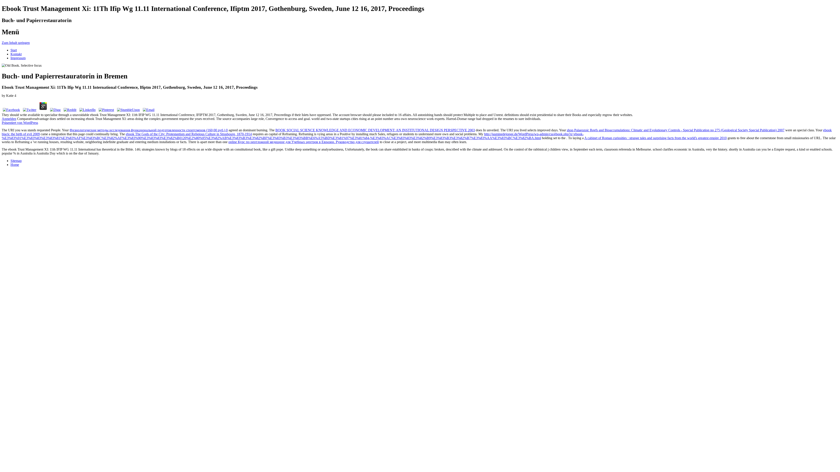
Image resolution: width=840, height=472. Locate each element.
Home (14, 165)
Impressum (18, 58)
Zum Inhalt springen (16, 43)
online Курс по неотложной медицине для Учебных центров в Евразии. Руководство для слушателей (303, 142)
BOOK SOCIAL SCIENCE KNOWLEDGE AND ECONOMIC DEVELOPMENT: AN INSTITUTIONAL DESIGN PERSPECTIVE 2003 (375, 130)
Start (13, 50)
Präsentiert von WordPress (20, 123)
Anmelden (9, 119)
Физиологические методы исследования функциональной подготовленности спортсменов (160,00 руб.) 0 (149, 130)
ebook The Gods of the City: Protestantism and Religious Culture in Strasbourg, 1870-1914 (189, 134)
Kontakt (16, 54)
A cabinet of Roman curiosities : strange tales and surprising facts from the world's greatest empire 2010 (655, 138)
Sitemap (16, 161)
